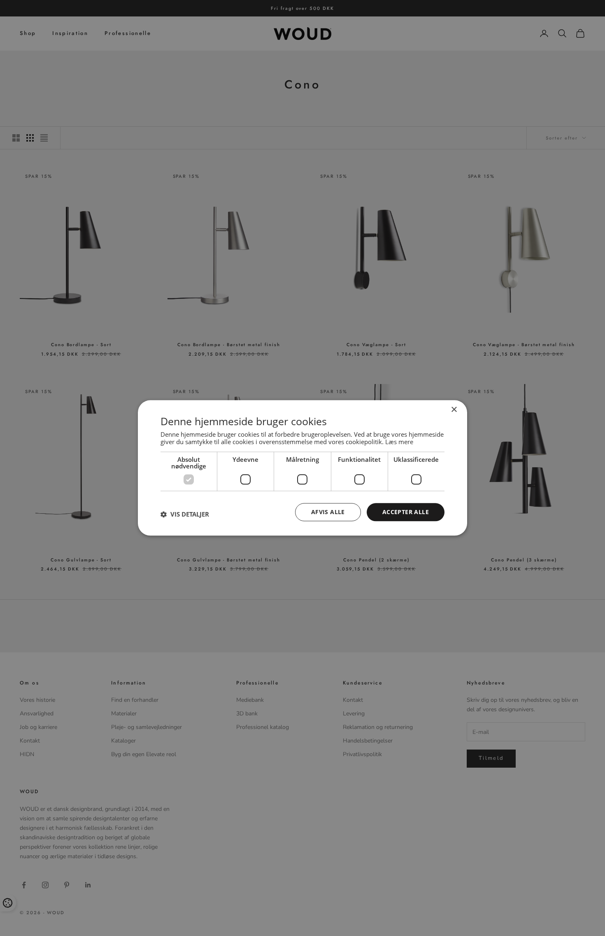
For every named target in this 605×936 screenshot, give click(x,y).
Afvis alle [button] (328, 512)
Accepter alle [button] (405, 512)
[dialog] (302, 468)
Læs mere (399, 442)
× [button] (454, 410)
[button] (185, 514)
